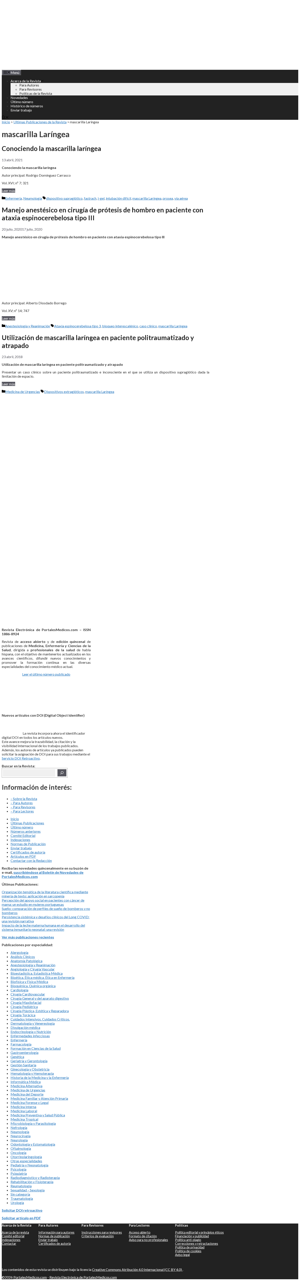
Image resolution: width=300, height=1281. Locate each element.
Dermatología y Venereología (33, 1023)
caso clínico (148, 326)
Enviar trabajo (21, 110)
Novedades (19, 97)
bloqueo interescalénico (120, 326)
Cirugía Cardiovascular (28, 994)
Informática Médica (26, 1082)
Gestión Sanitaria (23, 1065)
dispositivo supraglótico (64, 198)
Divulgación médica (25, 1027)
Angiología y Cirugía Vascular (33, 969)
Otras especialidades (26, 1161)
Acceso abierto (139, 1232)
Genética (17, 1057)
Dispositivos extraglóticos (64, 391)
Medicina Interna (23, 1107)
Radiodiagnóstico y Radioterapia (35, 1177)
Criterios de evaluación (97, 1236)
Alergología (19, 952)
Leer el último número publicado (46, 674)
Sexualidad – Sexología (28, 1190)
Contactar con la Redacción (31, 860)
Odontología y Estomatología (33, 1144)
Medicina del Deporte (27, 1094)
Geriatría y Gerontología (29, 1061)
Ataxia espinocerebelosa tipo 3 (77, 326)
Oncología (18, 1152)
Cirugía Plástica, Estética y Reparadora (40, 1011)
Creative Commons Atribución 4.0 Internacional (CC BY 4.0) (137, 1269)
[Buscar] (62, 773)
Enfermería (13, 198)
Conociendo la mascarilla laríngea (51, 148)
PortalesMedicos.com (30, 1277)
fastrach (90, 198)
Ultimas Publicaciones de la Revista (40, 122)
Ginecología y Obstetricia (30, 1069)
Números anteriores (26, 831)
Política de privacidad (189, 1247)
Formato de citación (143, 1236)
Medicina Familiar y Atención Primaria (39, 1098)
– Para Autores (22, 803)
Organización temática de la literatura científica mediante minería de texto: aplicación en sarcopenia (45, 894)
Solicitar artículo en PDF (21, 1218)
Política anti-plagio (188, 1240)
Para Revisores (30, 89)
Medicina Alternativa (26, 1086)
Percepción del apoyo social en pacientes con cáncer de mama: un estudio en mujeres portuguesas (43, 902)
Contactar (9, 1243)
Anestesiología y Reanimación (27, 326)
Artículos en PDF (23, 856)
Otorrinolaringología (26, 1157)
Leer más (8, 190)
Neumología (32, 198)
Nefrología (19, 1127)
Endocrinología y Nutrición (31, 1032)
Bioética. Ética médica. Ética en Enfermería (42, 977)
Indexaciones (20, 840)
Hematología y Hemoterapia (32, 1073)
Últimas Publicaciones (27, 823)
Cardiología (19, 990)
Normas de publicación (54, 1236)
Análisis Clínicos (23, 956)
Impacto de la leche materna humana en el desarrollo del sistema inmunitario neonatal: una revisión (43, 927)
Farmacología (21, 1044)
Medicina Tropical (24, 1119)
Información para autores (56, 1232)
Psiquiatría (19, 1173)
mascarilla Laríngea (146, 198)
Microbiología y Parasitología (33, 1123)
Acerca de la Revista (26, 81)
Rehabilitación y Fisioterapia (32, 1182)
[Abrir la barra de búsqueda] (5, 118)
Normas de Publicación (28, 844)
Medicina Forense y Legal (30, 1102)
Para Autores (29, 85)
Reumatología (21, 1186)
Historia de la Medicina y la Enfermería (40, 1077)
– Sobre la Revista (24, 799)
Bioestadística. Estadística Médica (37, 973)
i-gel (101, 198)
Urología (17, 1202)
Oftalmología (21, 1148)
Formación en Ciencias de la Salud (36, 1048)
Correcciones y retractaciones (196, 1243)
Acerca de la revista (15, 1232)
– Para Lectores (22, 811)
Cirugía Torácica (23, 1015)
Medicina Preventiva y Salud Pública (38, 1115)
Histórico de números (27, 106)
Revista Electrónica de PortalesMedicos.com (83, 1277)
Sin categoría (20, 1194)
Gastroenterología (24, 1052)
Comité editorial (13, 1236)
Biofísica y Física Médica (29, 982)
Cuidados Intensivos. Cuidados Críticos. (40, 1019)
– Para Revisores (23, 807)
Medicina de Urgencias (22, 391)
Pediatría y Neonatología (29, 1165)
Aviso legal (182, 1255)
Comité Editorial (23, 835)
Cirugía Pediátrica (24, 1007)
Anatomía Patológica (26, 961)
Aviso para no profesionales (148, 1240)
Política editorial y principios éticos (199, 1232)
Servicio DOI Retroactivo (21, 758)
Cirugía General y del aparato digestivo (40, 998)
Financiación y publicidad (192, 1236)
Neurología (19, 1140)
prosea (168, 198)
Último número (22, 102)
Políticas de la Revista (35, 93)
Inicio (6, 122)
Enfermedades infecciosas (30, 1036)
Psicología (18, 1169)
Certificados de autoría (28, 852)
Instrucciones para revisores (101, 1232)
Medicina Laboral (24, 1111)
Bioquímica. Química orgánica (33, 986)
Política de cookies (188, 1251)
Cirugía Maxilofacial (26, 1002)
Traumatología (22, 1198)
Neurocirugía (21, 1136)
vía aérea (181, 198)
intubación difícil (118, 198)
